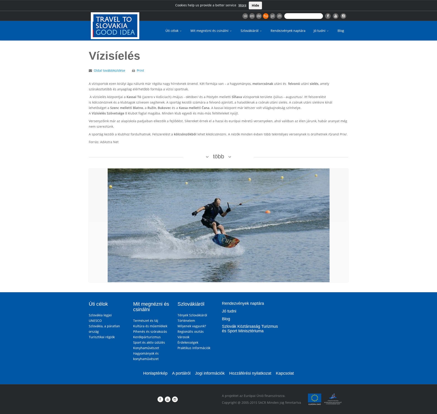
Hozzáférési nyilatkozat (250, 373)
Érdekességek (188, 342)
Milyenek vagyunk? (192, 326)
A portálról (181, 373)
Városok (183, 337)
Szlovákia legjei (100, 315)
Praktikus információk (194, 348)
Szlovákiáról (250, 30)
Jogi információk (210, 373)
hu (266, 16)
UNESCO (95, 320)
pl (272, 16)
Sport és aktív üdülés (149, 342)
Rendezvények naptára (288, 30)
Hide (255, 5)
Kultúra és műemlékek (150, 326)
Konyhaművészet (146, 348)
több (218, 156)
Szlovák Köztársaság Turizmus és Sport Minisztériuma (250, 328)
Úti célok (172, 30)
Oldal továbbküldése (109, 70)
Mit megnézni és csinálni (210, 30)
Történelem (186, 320)
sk (245, 16)
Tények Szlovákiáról (192, 315)
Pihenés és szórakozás (150, 331)
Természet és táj (145, 320)
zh (279, 16)
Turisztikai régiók (102, 337)
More (242, 5)
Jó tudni (320, 30)
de (259, 16)
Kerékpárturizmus (147, 337)
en (252, 16)
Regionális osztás (191, 331)
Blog (341, 30)
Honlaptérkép (155, 373)
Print (140, 70)
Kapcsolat (285, 373)
